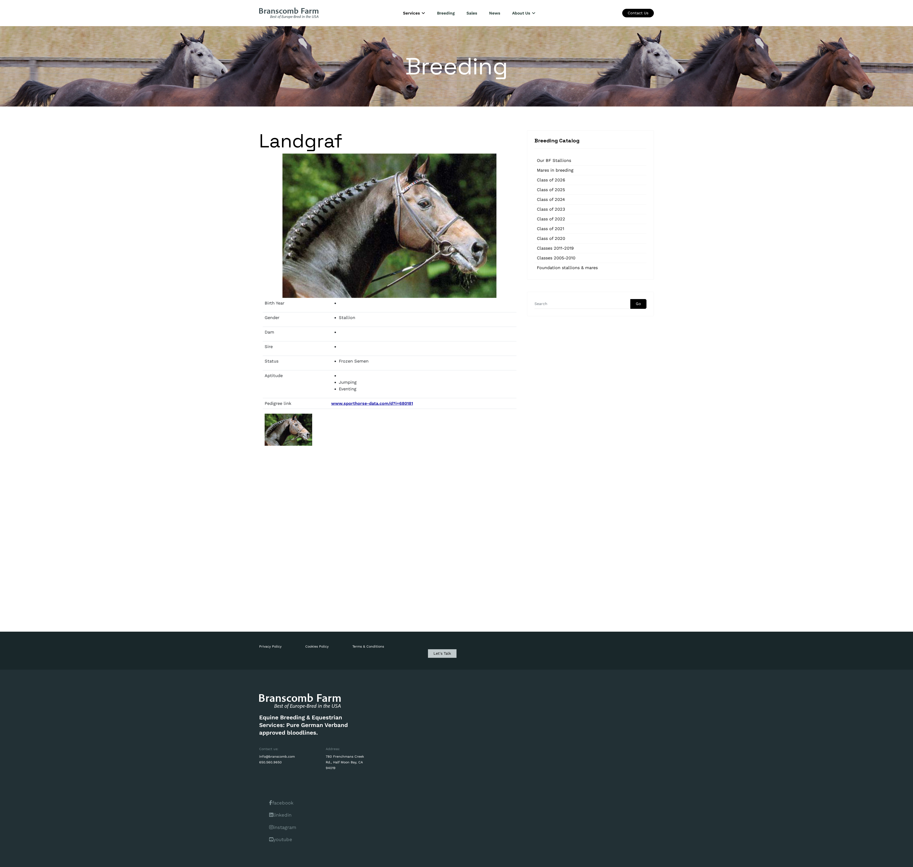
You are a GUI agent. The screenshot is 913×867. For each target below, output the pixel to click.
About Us (521, 13)
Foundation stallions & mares (567, 267)
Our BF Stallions (554, 160)
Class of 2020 (551, 238)
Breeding (446, 13)
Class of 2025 (551, 189)
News (494, 13)
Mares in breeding (555, 170)
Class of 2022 (551, 218)
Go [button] (638, 303)
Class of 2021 (550, 228)
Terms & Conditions (368, 646)
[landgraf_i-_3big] (289, 430)
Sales (471, 13)
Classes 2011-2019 (555, 248)
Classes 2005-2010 (556, 257)
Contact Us (638, 13)
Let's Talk (442, 653)
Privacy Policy (270, 646)
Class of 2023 (551, 209)
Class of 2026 (551, 179)
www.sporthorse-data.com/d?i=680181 (372, 403)
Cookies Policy (317, 646)
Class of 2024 (551, 199)
